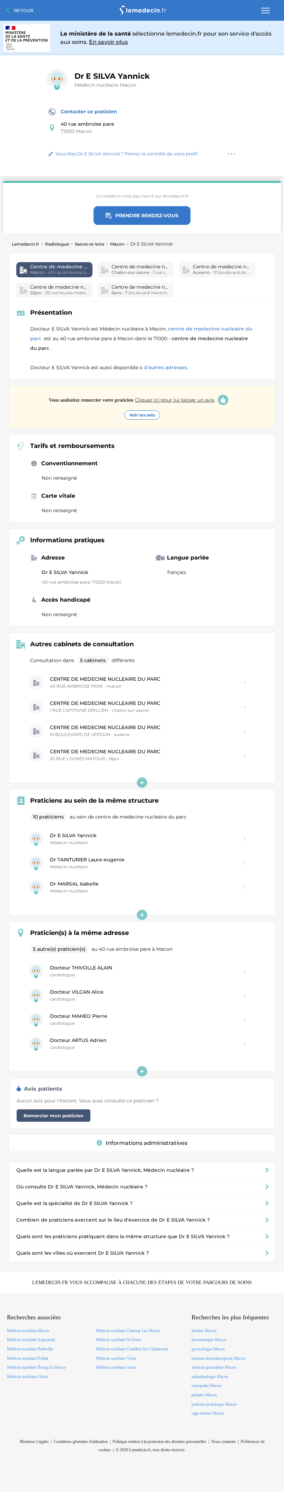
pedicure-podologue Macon (214, 1404)
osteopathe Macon (206, 1385)
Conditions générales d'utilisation (81, 1441)
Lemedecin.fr (25, 244)
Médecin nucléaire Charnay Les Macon (128, 1330)
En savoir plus (108, 42)
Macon (117, 244)
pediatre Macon (204, 1395)
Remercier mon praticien (53, 1115)
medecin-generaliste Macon (214, 1367)
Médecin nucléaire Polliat (27, 1358)
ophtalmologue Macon (210, 1376)
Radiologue (57, 244)
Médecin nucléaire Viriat (116, 1358)
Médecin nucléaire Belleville (30, 1349)
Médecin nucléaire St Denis (118, 1339)
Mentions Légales (34, 1441)
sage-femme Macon (208, 1413)
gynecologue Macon (208, 1349)
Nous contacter (223, 1441)
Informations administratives (146, 1143)
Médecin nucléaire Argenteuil (31, 1339)
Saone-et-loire (89, 244)
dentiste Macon (204, 1330)
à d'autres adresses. (164, 367)
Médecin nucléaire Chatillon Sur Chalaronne (132, 1349)
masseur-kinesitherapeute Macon (218, 1358)
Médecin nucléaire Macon (105, 85)
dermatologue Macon (209, 1339)
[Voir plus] (142, 782)
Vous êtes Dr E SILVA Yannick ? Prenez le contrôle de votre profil (126, 153)
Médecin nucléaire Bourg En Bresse (36, 1367)
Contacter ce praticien (89, 111)
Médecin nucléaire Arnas (116, 1367)
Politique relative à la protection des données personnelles (159, 1441)
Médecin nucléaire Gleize (27, 1376)
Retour (23, 10)
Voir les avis (142, 415)
